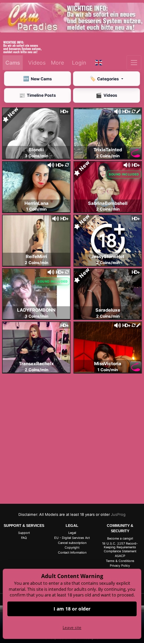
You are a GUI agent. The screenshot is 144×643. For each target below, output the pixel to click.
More (57, 62)
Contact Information (72, 552)
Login (79, 62)
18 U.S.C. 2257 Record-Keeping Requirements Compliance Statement (120, 547)
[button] (98, 62)
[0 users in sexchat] (36, 133)
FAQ (24, 538)
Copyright (72, 547)
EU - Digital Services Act (72, 538)
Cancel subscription (72, 543)
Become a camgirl (120, 538)
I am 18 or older (72, 609)
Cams (12, 62)
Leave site (72, 627)
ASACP (120, 556)
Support (24, 533)
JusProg (118, 514)
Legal (72, 533)
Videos (37, 62)
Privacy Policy (120, 565)
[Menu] (134, 62)
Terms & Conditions (120, 561)
